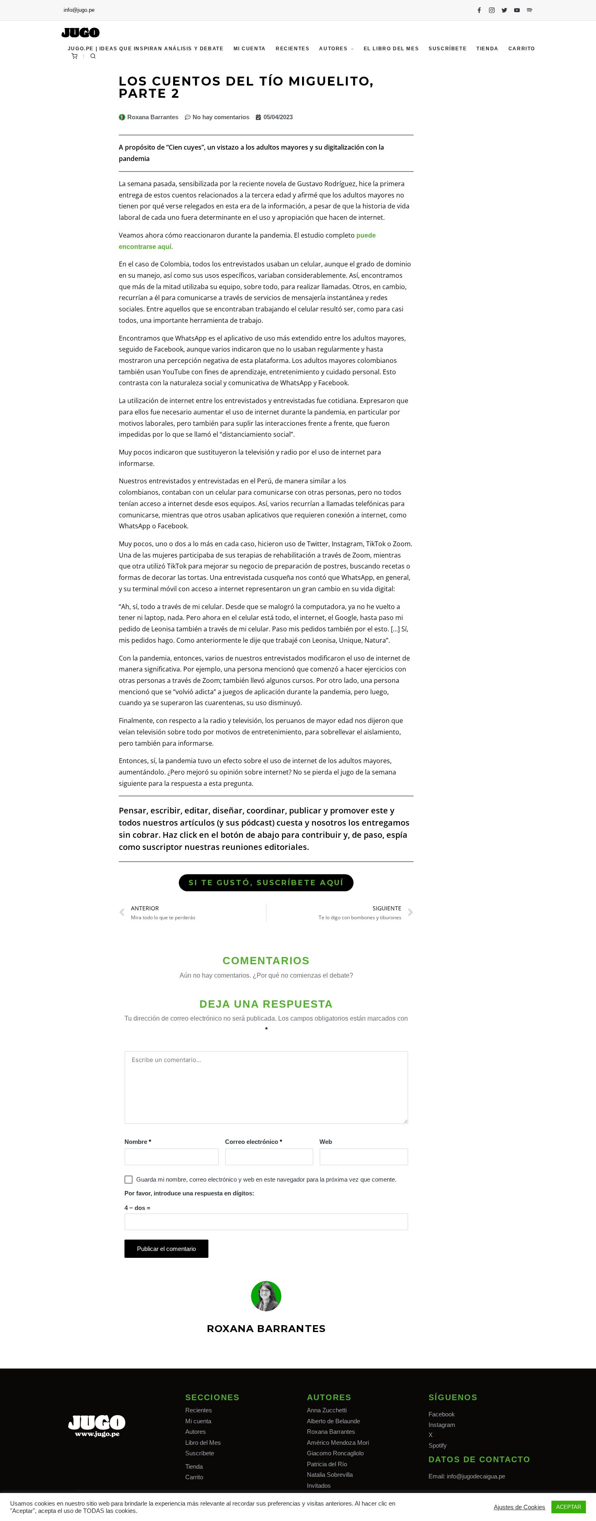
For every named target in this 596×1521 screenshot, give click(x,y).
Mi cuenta (198, 1421)
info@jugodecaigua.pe (476, 1476)
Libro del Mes (203, 1442)
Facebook (442, 1414)
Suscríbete (199, 1453)
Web (325, 1141)
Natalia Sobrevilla (330, 1474)
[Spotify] (529, 10)
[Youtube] (517, 10)
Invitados (319, 1485)
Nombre (137, 1141)
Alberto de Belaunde (333, 1421)
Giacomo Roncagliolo (335, 1453)
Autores (195, 1431)
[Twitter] (504, 10)
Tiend (192, 1466)
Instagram (442, 1424)
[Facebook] (479, 10)
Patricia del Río (327, 1464)
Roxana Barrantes (331, 1431)
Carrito (194, 1477)
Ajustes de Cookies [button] (519, 1507)
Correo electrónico (253, 1141)
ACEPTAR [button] (568, 1507)
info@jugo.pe (79, 10)
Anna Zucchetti (327, 1410)
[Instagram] (491, 10)
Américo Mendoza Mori (338, 1442)
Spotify (438, 1445)
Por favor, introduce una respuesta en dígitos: (189, 1193)
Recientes (198, 1410)
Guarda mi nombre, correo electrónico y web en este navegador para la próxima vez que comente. (266, 1179)
